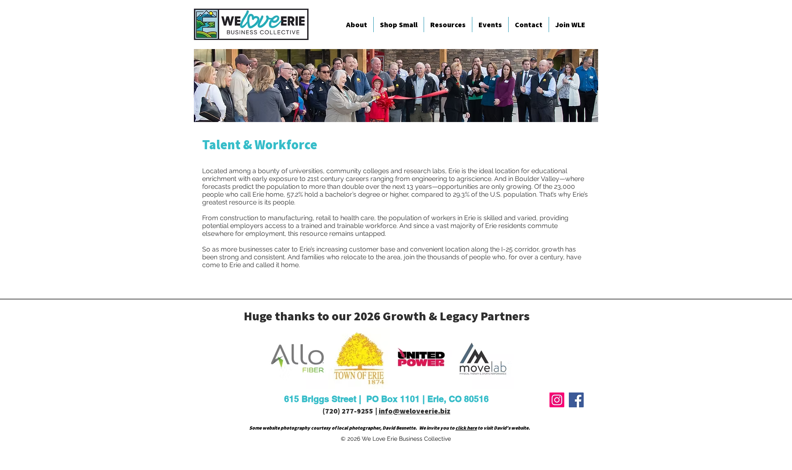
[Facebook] (576, 399)
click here (466, 428)
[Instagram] (556, 399)
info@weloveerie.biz (414, 411)
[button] (356, 24)
